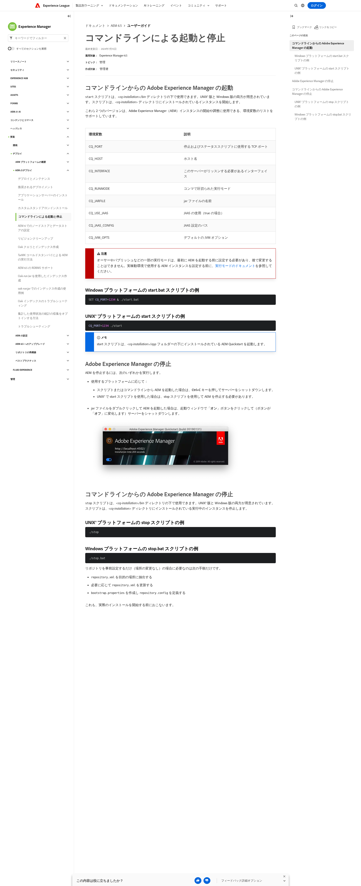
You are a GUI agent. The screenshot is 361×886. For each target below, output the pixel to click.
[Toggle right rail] (291, 16)
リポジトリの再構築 (25, 352)
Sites (13, 86)
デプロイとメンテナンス (34, 179)
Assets (14, 95)
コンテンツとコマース (21, 120)
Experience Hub (19, 78)
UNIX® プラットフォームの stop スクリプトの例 (322, 104)
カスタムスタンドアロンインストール (43, 208)
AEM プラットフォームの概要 (30, 161)
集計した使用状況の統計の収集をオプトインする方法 (43, 316)
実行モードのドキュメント (235, 266)
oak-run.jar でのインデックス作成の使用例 (42, 291)
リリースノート (18, 61)
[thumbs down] (206, 880)
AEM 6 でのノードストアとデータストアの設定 (42, 228)
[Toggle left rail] (69, 16)
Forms (14, 103)
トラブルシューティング (34, 326)
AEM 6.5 (116, 25)
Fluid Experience (22, 369)
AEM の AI (15, 111)
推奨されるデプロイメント (35, 187)
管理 (102, 62)
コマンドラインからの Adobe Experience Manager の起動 (318, 45)
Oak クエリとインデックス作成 (38, 247)
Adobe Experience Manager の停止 (313, 81)
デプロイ (17, 153)
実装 (12, 136)
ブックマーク (304, 27)
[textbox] (38, 38)
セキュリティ (17, 69)
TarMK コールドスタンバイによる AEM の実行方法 (43, 257)
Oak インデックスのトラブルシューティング (42, 303)
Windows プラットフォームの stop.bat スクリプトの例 (323, 117)
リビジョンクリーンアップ (35, 238)
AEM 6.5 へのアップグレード (30, 343)
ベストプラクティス (25, 360)
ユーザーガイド (139, 25)
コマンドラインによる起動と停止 (40, 216)
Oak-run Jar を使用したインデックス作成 (42, 278)
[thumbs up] (197, 880)
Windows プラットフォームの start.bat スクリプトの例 (322, 58)
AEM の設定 (21, 335)
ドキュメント (95, 25)
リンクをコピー (328, 27)
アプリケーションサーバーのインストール (43, 197)
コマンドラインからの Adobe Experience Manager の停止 (317, 91)
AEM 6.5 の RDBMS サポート (35, 268)
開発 (15, 145)
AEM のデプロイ (23, 170)
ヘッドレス (16, 128)
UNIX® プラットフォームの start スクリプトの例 (322, 71)
